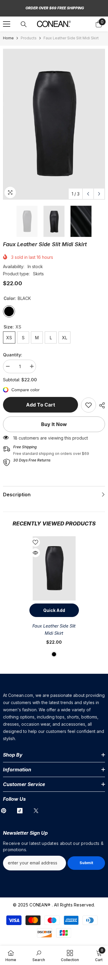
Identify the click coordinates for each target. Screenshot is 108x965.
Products (29, 38)
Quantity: (12, 354)
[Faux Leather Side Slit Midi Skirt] (54, 568)
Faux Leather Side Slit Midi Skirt (54, 629)
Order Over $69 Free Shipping (55, 8)
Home (8, 38)
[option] (54, 124)
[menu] (6, 24)
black (54, 654)
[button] (88, 194)
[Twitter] (36, 810)
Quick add (54, 610)
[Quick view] (35, 552)
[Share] (100, 405)
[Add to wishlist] (35, 542)
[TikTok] (19, 810)
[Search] (23, 24)
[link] (88, 405)
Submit (86, 863)
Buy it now (54, 424)
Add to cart (40, 405)
